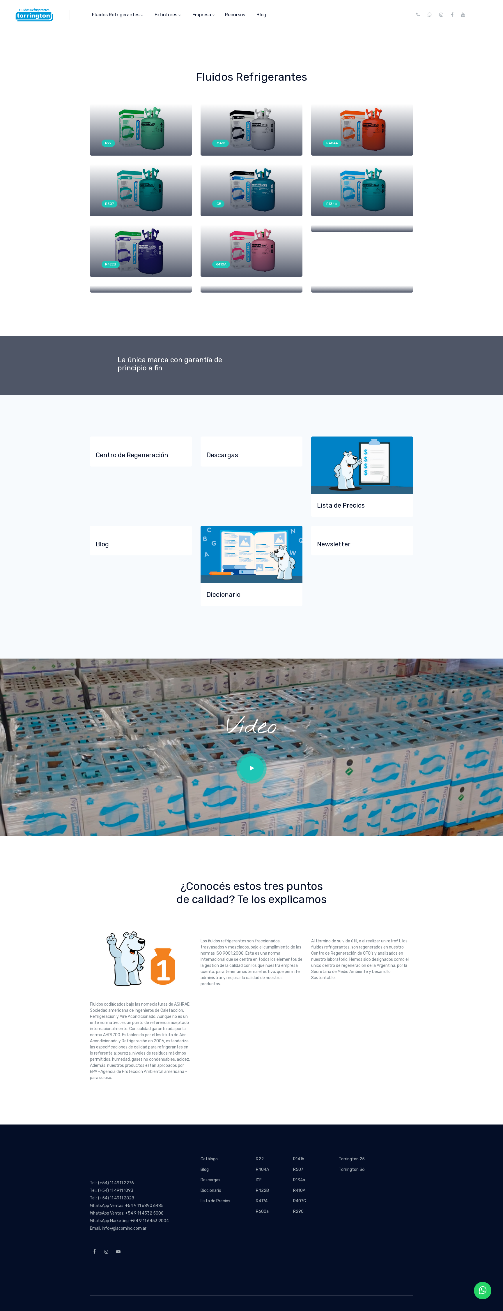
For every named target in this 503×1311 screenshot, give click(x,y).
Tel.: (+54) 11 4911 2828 (112, 1198)
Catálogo (209, 1159)
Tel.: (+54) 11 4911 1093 (111, 1190)
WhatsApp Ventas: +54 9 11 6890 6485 (127, 1205)
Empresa (202, 14)
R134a (331, 204)
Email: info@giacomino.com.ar (118, 1228)
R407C (299, 1201)
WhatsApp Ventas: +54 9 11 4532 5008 (127, 1213)
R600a (262, 1211)
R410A (221, 264)
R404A (332, 143)
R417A (262, 1201)
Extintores (166, 14)
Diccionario (211, 1190)
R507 (109, 204)
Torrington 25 (352, 1159)
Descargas (210, 1180)
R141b (220, 143)
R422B (110, 264)
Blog (261, 14)
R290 (298, 1211)
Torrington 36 (352, 1169)
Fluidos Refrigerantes (116, 14)
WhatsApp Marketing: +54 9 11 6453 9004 (129, 1220)
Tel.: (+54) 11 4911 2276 (112, 1182)
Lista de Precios (215, 1201)
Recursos (235, 14)
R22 (108, 143)
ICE (218, 204)
